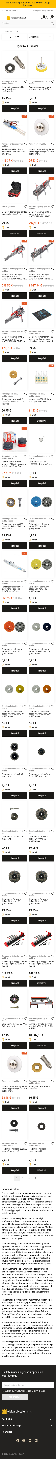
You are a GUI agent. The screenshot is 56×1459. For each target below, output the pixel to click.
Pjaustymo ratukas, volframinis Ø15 (37, 1150)
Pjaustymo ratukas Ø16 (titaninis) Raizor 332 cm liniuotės (13, 401)
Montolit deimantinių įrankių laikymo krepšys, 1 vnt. (14, 213)
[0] (42, 17)
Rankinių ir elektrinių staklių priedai (10, 82)
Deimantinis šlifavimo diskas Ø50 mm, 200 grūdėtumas (38, 901)
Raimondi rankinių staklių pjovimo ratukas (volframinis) (13, 89)
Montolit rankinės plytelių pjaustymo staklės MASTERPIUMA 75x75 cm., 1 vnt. (14, 339)
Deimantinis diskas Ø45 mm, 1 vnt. (12, 838)
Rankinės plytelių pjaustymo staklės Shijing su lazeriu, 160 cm (41, 964)
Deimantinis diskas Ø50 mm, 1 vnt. (12, 775)
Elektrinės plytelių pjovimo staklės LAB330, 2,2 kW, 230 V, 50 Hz (41, 1026)
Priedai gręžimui (8, 206)
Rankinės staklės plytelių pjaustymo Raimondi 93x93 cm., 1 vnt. (14, 151)
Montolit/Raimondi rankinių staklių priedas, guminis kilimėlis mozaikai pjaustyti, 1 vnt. (41, 339)
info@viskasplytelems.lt (43, 10)
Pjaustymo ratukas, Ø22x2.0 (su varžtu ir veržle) (14, 1150)
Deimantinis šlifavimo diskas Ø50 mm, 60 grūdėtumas (38, 839)
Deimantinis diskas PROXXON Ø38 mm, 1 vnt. (40, 463)
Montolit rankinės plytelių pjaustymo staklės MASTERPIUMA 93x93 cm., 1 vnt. (14, 276)
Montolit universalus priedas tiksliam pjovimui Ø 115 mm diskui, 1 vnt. (41, 151)
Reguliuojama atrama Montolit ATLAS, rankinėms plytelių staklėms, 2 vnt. (14, 464)
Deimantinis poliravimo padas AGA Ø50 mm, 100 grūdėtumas (13, 714)
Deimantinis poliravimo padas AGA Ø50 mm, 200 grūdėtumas (40, 714)
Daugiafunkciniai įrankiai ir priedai (39, 82)
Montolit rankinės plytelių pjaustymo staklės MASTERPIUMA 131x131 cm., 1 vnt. (40, 214)
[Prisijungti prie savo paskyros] (46, 18)
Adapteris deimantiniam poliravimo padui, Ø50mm (40, 88)
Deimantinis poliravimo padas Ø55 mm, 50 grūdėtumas (39, 526)
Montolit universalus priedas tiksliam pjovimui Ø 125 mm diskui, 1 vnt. (14, 1088)
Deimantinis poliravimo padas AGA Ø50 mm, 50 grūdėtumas (39, 651)
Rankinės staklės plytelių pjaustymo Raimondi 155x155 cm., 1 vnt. (13, 589)
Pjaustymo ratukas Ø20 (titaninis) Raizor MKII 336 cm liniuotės (13, 526)
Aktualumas (40, 37)
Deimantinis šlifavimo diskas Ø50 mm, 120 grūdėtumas (11, 901)
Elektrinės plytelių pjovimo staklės (39, 1019)
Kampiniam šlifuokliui (38, 144)
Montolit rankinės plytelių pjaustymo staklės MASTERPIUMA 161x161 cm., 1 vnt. (40, 276)
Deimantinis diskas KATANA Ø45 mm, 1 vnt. (14, 1025)
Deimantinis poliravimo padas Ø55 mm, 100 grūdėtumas (39, 589)
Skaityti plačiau (38, 1391)
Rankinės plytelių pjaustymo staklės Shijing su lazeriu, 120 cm (14, 964)
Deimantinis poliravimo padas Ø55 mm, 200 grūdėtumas (12, 651)
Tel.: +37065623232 (11, 10)
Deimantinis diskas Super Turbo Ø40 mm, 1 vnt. (40, 775)
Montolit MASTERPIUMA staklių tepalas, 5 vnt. (40, 400)
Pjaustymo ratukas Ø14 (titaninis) (39, 1087)
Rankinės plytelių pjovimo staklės (12, 145)
